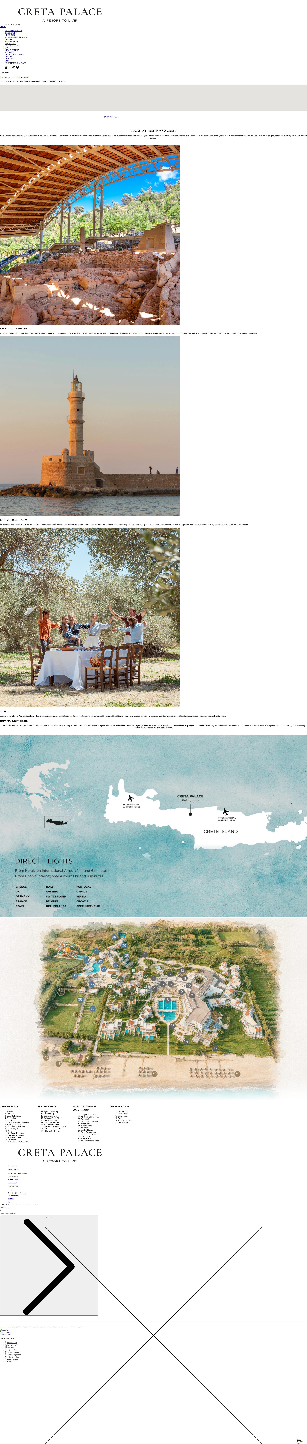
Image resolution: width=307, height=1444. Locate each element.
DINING (8, 39)
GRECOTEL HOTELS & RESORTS (14, 77)
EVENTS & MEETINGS (15, 54)
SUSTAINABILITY (5, 1327)
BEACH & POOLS (12, 46)
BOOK (3, 27)
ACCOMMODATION (13, 31)
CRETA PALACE (109, 116)
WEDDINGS (10, 52)
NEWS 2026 (10, 35)
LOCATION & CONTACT (15, 63)
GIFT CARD (10, 59)
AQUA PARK (10, 44)
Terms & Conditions (9, 1213)
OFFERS (8, 57)
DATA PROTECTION (16, 1327)
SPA (6, 48)
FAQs (7, 61)
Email (2, 1208)
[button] (5, 1334)
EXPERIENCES (11, 41)
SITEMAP (24, 1327)
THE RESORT (11, 33)
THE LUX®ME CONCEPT (16, 37)
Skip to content (5, 1332)
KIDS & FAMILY (12, 50)
